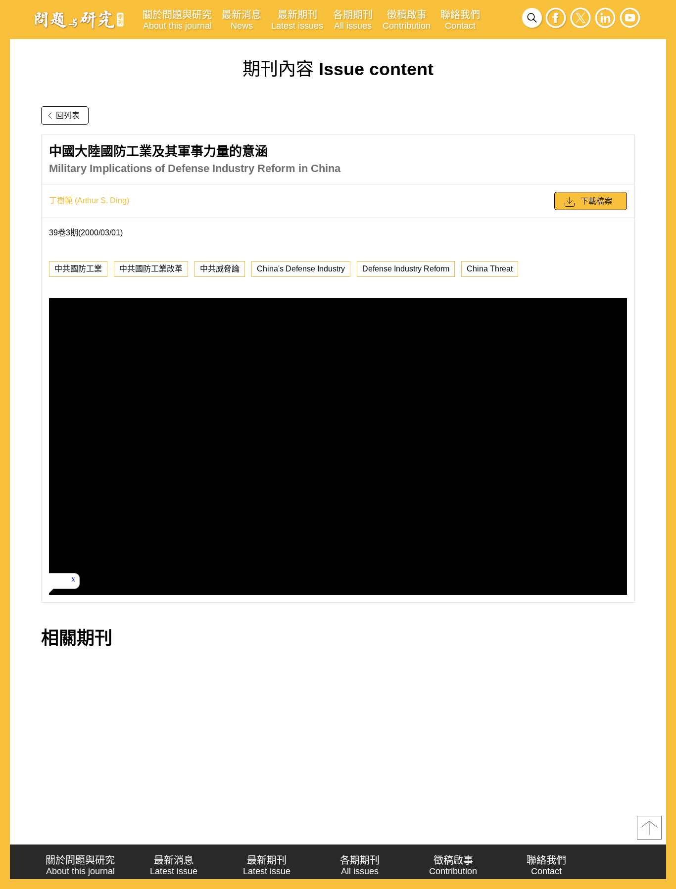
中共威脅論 (220, 269)
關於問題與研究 (177, 20)
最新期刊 (297, 20)
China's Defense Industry (301, 269)
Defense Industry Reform (405, 269)
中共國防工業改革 (151, 269)
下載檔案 (596, 201)
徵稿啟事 (407, 20)
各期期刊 (353, 20)
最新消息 (241, 20)
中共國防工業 (78, 269)
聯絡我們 (460, 20)
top (649, 828)
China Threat (490, 269)
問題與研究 (79, 19)
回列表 (68, 115)
